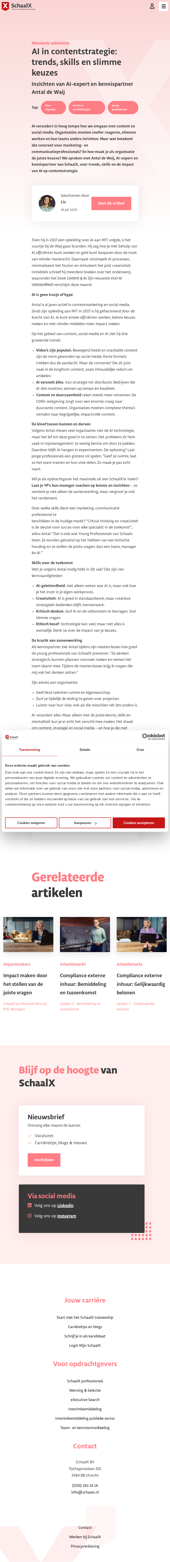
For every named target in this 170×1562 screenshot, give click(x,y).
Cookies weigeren (31, 823)
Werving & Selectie (85, 1390)
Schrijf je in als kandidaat (85, 1336)
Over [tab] (140, 750)
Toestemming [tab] (29, 750)
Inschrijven (44, 1160)
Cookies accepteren (139, 823)
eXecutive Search (85, 1400)
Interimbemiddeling (85, 1409)
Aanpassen (82, 823)
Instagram (66, 1216)
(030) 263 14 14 (85, 1486)
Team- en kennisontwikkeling (85, 1428)
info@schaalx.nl (85, 1492)
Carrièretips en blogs (85, 1327)
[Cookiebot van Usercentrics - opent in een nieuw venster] (145, 737)
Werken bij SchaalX (85, 1537)
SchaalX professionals (85, 1381)
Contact (85, 1528)
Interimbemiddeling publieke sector (85, 1418)
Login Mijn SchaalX (85, 1345)
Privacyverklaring (85, 1546)
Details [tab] (85, 750)
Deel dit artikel (111, 203)
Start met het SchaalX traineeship (85, 1317)
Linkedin (65, 1206)
